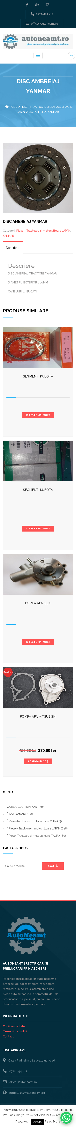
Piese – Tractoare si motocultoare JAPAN (38, 828)
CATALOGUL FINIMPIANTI (25, 806)
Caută (53, 866)
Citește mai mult (38, 415)
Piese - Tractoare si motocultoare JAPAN (43, 230)
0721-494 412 (44, 14)
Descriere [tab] (12, 248)
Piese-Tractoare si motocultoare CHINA (35, 821)
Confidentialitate (14, 1026)
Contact (8, 1036)
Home (13, 106)
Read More (53, 1121)
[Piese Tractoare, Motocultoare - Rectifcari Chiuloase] (38, 41)
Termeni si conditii (15, 1031)
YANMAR (8, 235)
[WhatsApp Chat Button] (66, 1118)
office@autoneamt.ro (44, 23)
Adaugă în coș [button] (38, 761)
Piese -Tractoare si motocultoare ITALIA (37, 835)
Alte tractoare (21, 814)
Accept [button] (37, 1121)
